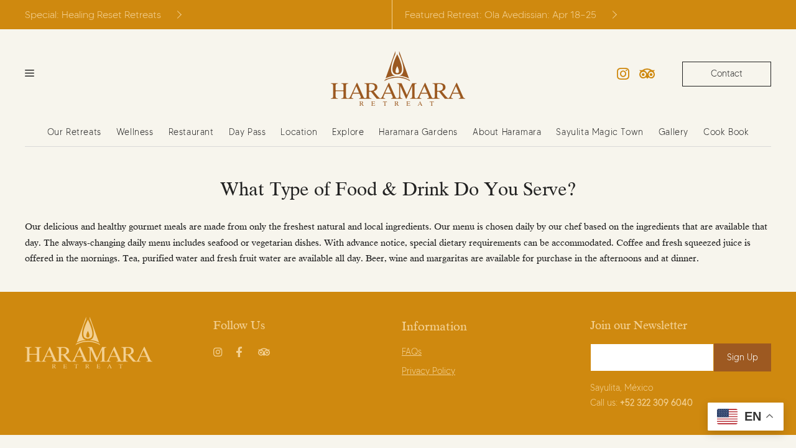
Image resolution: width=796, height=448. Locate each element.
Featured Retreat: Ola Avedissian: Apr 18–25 (500, 15)
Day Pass (247, 132)
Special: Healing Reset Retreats (93, 15)
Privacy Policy (428, 371)
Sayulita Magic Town (599, 132)
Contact (727, 73)
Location (298, 132)
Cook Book (726, 132)
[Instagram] (623, 74)
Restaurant (191, 132)
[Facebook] (242, 349)
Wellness (135, 132)
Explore (348, 132)
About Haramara (507, 132)
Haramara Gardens (418, 132)
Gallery (673, 132)
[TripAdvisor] (647, 74)
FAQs (412, 352)
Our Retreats (74, 132)
